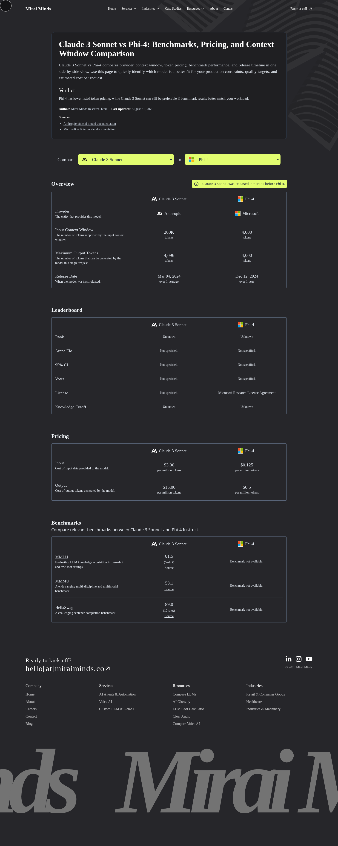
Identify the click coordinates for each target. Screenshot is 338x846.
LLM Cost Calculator (188, 709)
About (214, 8)
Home (112, 8)
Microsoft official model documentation (89, 129)
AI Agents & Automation (117, 694)
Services (126, 8)
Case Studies (173, 8)
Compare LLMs (184, 694)
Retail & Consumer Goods (265, 694)
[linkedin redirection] (288, 659)
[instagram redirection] (298, 659)
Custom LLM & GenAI (116, 709)
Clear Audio (181, 716)
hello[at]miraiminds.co (65, 668)
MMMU (62, 581)
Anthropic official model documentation (89, 123)
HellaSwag (64, 607)
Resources (193, 8)
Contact (228, 8)
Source (169, 568)
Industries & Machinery (263, 709)
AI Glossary (181, 702)
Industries (148, 8)
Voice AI (105, 702)
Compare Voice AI (186, 724)
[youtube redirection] (309, 659)
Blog (29, 724)
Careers (31, 709)
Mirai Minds (38, 8)
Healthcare (254, 702)
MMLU (61, 557)
